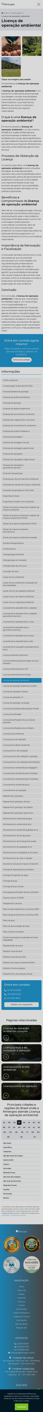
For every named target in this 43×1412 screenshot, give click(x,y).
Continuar (21, 1407)
